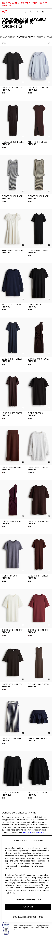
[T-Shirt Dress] (39, 283)
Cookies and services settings (28, 917)
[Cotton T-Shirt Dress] (13, 66)
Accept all (28, 907)
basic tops (27, 832)
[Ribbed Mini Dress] (13, 771)
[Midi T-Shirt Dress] (39, 120)
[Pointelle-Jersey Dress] (13, 228)
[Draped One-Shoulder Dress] (39, 337)
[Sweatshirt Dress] (13, 283)
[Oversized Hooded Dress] (39, 66)
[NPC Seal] (6, 928)
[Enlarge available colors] (3, 92)
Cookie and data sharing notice (28, 899)
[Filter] (48, 43)
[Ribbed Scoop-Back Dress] (13, 120)
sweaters (40, 832)
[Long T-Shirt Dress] (39, 228)
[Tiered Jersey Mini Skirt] (39, 716)
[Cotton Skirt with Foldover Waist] (13, 445)
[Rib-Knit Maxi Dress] (39, 662)
